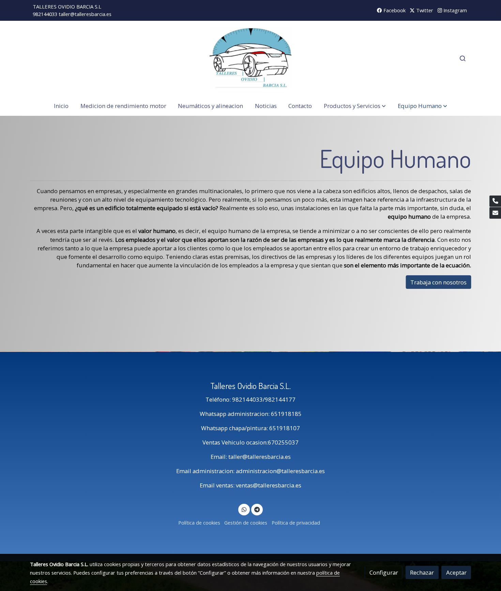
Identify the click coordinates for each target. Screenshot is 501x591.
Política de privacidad (296, 522)
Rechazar (422, 572)
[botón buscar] (462, 58)
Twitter (424, 10)
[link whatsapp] (244, 509)
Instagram (454, 10)
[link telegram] (256, 509)
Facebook (394, 10)
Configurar (383, 572)
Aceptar (456, 572)
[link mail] (495, 213)
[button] (355, 106)
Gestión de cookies (245, 522)
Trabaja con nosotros (438, 282)
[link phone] (495, 201)
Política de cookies (199, 522)
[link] (250, 58)
